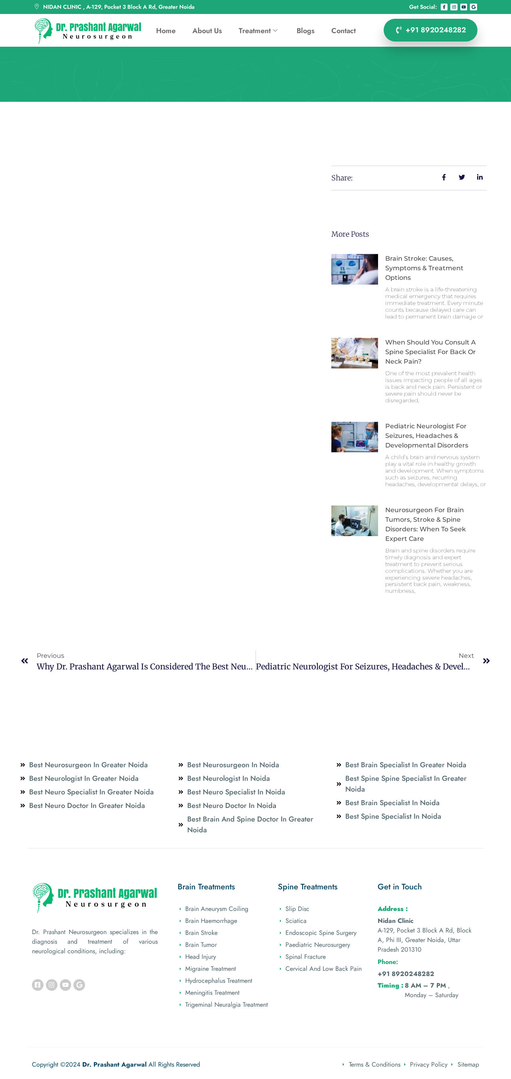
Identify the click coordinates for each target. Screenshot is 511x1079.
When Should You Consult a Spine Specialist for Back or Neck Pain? (430, 352)
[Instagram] (454, 7)
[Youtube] (463, 7)
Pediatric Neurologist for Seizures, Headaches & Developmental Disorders (426, 435)
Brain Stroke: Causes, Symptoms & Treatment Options (424, 268)
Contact (343, 31)
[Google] (473, 7)
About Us (207, 31)
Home (166, 31)
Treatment (255, 31)
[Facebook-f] (444, 7)
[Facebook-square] (38, 985)
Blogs (306, 31)
